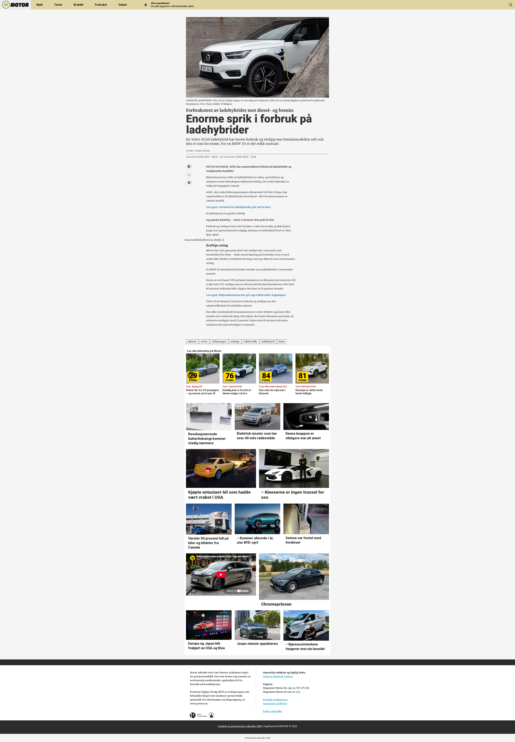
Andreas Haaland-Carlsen (278, 676)
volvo (204, 341)
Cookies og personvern (231, 726)
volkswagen (219, 341)
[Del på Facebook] (189, 167)
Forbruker (101, 4)
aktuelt (192, 341)
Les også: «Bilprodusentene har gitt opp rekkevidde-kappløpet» (246, 295)
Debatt (123, 4)
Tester (58, 4)
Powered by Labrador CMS (257, 738)
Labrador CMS (253, 726)
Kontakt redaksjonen (275, 699)
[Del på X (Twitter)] (189, 175)
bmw (281, 341)
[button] (191, 375)
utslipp (235, 341)
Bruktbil (78, 4)
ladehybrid (268, 341)
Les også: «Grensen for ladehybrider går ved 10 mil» (238, 207)
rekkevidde (250, 341)
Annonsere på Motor (275, 703)
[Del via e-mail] (189, 183)
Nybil (39, 4)
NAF (298, 691)
